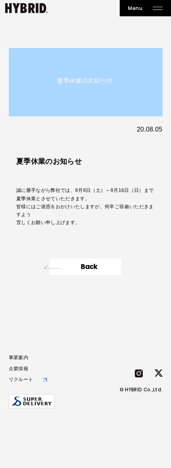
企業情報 (18, 369)
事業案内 (18, 357)
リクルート (21, 379)
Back (89, 266)
